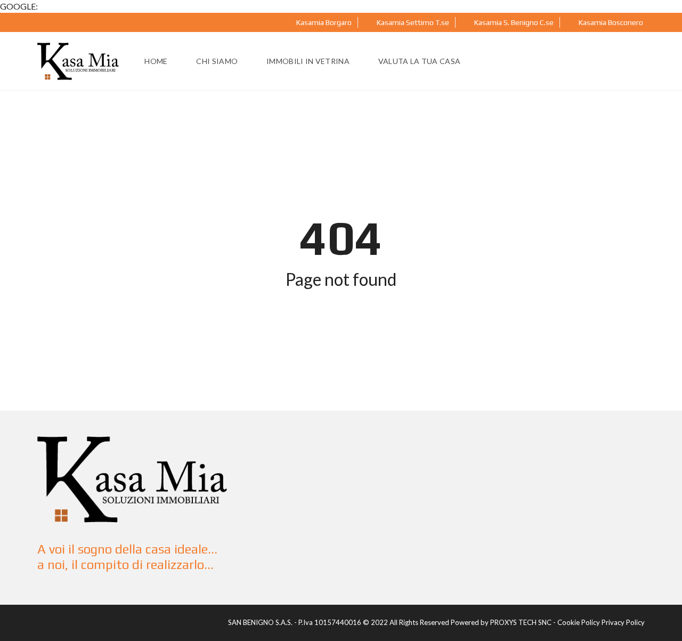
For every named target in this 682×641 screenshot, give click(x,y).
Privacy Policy (623, 622)
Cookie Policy (578, 622)
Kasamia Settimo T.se (412, 22)
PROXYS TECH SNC (520, 622)
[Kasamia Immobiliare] (78, 61)
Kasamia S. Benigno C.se (513, 22)
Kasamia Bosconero (610, 22)
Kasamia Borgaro (323, 22)
